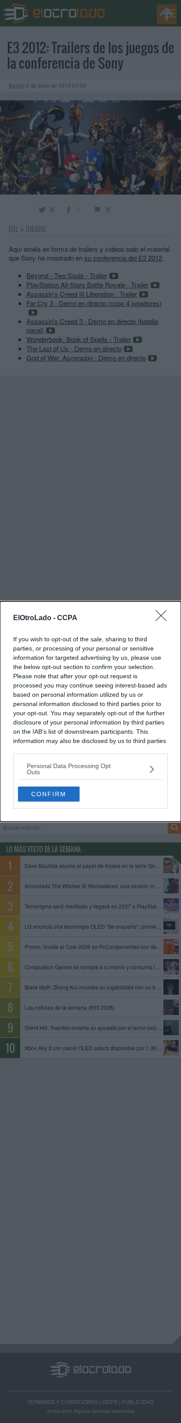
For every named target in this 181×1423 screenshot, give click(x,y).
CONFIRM (48, 794)
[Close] (164, 618)
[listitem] (90, 769)
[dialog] (90, 711)
